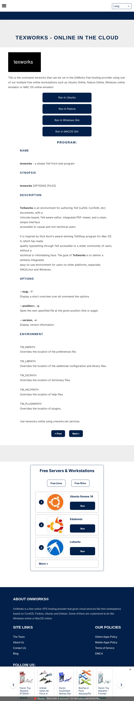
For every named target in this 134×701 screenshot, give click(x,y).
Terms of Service (104, 648)
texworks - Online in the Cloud (67, 38)
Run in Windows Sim (67, 120)
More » (43, 563)
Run (82, 505)
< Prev (58, 433)
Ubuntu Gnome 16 (81, 496)
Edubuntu (76, 519)
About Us (18, 642)
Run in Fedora (67, 108)
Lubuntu (75, 541)
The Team (19, 636)
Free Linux (56, 483)
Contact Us (19, 648)
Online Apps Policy (106, 636)
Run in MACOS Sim (67, 131)
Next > (76, 433)
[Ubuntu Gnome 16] (56, 502)
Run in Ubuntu (67, 97)
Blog (15, 653)
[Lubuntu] (56, 547)
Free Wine (80, 483)
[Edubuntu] (56, 525)
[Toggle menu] (4, 5)
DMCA (99, 653)
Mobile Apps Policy (106, 642)
